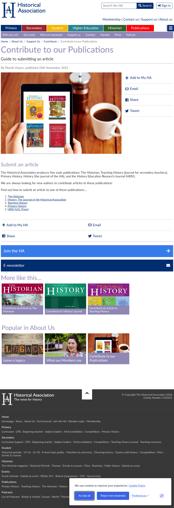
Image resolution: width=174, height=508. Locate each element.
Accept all (84, 495)
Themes (56, 466)
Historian (115, 28)
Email (134, 89)
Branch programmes (67, 476)
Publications (140, 28)
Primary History (17, 206)
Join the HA (59, 421)
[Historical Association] (23, 16)
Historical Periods (40, 466)
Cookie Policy (137, 485)
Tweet (134, 111)
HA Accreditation (73, 432)
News (19, 421)
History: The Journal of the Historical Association (37, 199)
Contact (90, 35)
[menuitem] (11, 28)
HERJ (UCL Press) (18, 209)
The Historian (49, 486)
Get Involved (44, 421)
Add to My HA (141, 78)
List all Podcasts (11, 497)
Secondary (34, 28)
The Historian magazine (15, 466)
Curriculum (8, 432)
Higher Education (86, 28)
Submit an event (131, 466)
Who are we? (10, 35)
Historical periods (11, 452)
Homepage (8, 421)
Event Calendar (10, 476)
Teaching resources (150, 442)
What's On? (47, 476)
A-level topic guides (53, 452)
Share (134, 100)
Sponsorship (94, 476)
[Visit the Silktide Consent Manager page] (162, 496)
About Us (17, 41)
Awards (105, 35)
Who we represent (51, 35)
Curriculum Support (12, 442)
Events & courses (11, 455)
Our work (29, 35)
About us (165, 19)
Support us (149, 19)
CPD (18, 432)
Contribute (50, 41)
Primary (11, 28)
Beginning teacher (33, 432)
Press (118, 35)
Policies (130, 35)
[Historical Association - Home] (28, 404)
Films (160, 452)
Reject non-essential (113, 495)
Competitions (92, 432)
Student (57, 28)
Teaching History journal (124, 442)
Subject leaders (53, 432)
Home (4, 41)
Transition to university (79, 452)
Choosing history (103, 452)
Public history (112, 466)
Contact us (131, 19)
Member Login (76, 421)
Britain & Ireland (31, 497)
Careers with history (126, 452)
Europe (46, 497)
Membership (111, 19)
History (63, 486)
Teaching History (18, 203)
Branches (97, 466)
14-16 (27, 452)
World (55, 497)
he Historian (16, 196)
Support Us (33, 41)
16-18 (36, 452)
